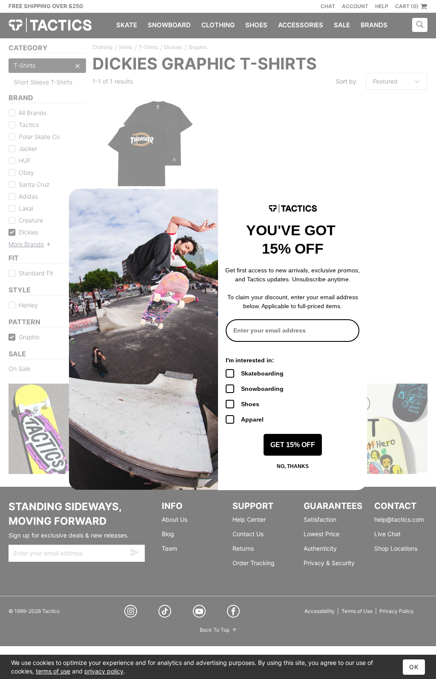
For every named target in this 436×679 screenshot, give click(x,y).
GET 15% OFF (292, 444)
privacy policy (103, 671)
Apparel (252, 419)
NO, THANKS (293, 466)
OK (414, 666)
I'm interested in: (250, 360)
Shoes (250, 404)
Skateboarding (262, 373)
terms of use (53, 671)
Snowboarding (262, 388)
